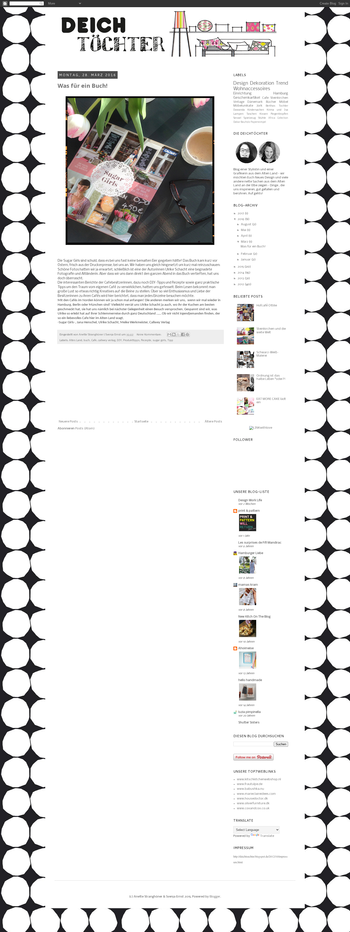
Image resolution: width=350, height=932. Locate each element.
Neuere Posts (68, 421)
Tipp (170, 340)
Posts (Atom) (85, 428)
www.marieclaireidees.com (256, 793)
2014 (241, 272)
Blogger (215, 896)
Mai (244, 230)
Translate (267, 836)
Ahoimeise (246, 648)
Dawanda (239, 109)
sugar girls (159, 340)
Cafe (94, 340)
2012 (241, 284)
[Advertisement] (140, 384)
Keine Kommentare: (149, 334)
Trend (282, 83)
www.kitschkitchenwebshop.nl (259, 779)
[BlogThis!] (173, 334)
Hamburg (280, 93)
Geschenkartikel (246, 98)
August (246, 224)
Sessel (237, 118)
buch (87, 340)
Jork (259, 105)
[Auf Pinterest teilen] (187, 334)
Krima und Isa (277, 109)
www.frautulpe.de (249, 784)
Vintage (238, 101)
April (244, 235)
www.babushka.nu (250, 788)
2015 (241, 266)
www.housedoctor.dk (252, 798)
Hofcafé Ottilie (266, 305)
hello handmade (250, 680)
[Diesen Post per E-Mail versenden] (169, 334)
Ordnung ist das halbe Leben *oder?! (270, 377)
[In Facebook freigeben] (182, 334)
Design (240, 83)
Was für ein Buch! (82, 85)
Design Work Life (250, 500)
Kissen (264, 114)
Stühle (262, 118)
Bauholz (245, 122)
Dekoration (262, 83)
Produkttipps (131, 340)
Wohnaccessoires (251, 88)
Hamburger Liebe (250, 553)
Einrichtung (242, 93)
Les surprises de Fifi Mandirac (259, 542)
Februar (247, 253)
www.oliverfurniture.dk (253, 803)
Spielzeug (250, 118)
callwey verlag (106, 340)
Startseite (141, 421)
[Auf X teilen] (178, 334)
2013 (241, 278)
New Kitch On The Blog (254, 616)
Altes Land (75, 340)
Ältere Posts (213, 421)
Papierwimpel (258, 122)
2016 (241, 219)
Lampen (238, 114)
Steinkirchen (279, 97)
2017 (241, 213)
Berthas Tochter (277, 105)
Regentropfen (279, 114)
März (245, 241)
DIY (119, 340)
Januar (246, 259)
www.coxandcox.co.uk (253, 808)
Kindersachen (255, 109)
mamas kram (248, 584)
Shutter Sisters (249, 722)
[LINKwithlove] (260, 427)
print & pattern (249, 510)
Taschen (251, 114)
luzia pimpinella (249, 712)
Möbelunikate (243, 105)
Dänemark (255, 101)
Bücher (271, 101)
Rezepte (146, 340)
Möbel (283, 101)
